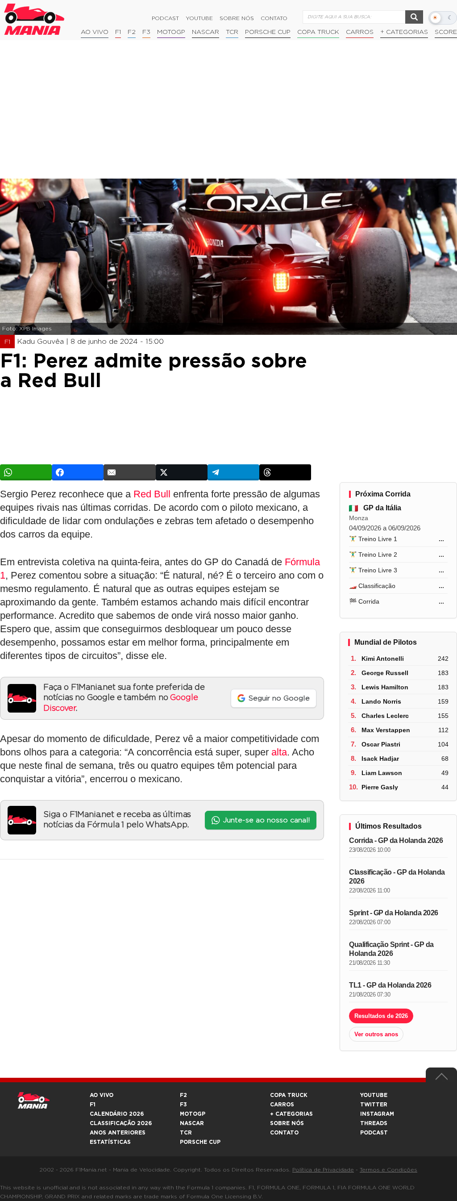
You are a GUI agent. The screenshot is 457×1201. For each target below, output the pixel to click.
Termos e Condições (388, 1169)
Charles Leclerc (385, 715)
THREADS (373, 1123)
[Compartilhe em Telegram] (233, 472)
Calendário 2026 (117, 1114)
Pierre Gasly (379, 787)
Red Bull (151, 494)
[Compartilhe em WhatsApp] (26, 472)
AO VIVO (101, 1095)
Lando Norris (381, 701)
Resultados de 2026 (381, 1016)
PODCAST (374, 1132)
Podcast (165, 18)
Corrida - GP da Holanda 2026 (396, 840)
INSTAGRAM (377, 1114)
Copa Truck (318, 32)
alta (279, 752)
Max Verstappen (385, 730)
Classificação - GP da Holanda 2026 (397, 876)
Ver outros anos (376, 1034)
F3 (146, 32)
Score (446, 32)
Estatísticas (110, 1142)
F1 (118, 32)
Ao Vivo (94, 32)
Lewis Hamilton (384, 687)
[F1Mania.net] (34, 19)
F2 (132, 32)
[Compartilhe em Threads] (285, 472)
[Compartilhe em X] (182, 472)
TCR (232, 32)
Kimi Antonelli (382, 658)
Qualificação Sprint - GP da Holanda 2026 (391, 949)
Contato (274, 18)
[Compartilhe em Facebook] (78, 472)
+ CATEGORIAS (404, 32)
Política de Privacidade (323, 1169)
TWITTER (373, 1104)
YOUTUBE (373, 1095)
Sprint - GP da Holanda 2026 (393, 913)
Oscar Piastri (380, 744)
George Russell (384, 672)
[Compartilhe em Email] (129, 472)
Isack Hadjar (380, 758)
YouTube (199, 18)
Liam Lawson (381, 772)
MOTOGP (192, 1114)
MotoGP (171, 32)
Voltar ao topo (441, 1079)
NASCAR (205, 32)
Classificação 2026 (121, 1123)
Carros (360, 32)
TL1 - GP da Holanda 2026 (390, 985)
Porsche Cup (268, 32)
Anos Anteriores (117, 1132)
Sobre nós (237, 18)
